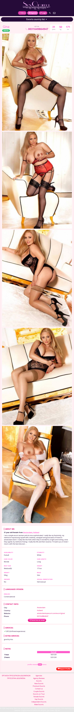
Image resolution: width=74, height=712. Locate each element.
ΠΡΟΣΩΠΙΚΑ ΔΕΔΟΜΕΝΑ (16, 678)
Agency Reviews (39, 678)
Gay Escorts (39, 699)
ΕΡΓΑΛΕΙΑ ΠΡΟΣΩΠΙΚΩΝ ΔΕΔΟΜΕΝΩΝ (16, 676)
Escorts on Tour (39, 694)
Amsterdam (27, 532)
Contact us (39, 689)
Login (44, 13)
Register (33, 13)
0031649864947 (38, 29)
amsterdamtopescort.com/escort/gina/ (51, 613)
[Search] (50, 13)
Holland (36, 532)
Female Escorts (39, 697)
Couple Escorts (39, 691)
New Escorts (38, 683)
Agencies (39, 676)
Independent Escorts (38, 702)
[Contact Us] (54, 13)
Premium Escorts (39, 686)
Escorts (39, 681)
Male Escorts (39, 704)
